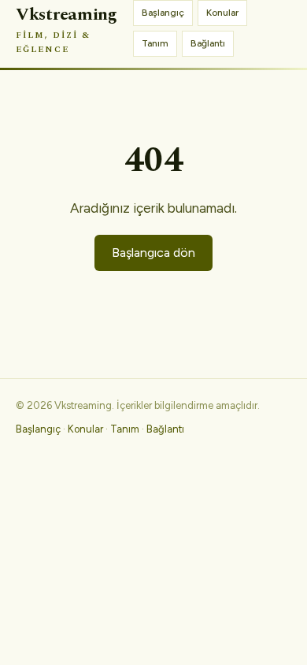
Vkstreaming (66, 29)
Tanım (155, 43)
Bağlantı (207, 43)
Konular (222, 12)
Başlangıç (163, 12)
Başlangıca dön (153, 252)
